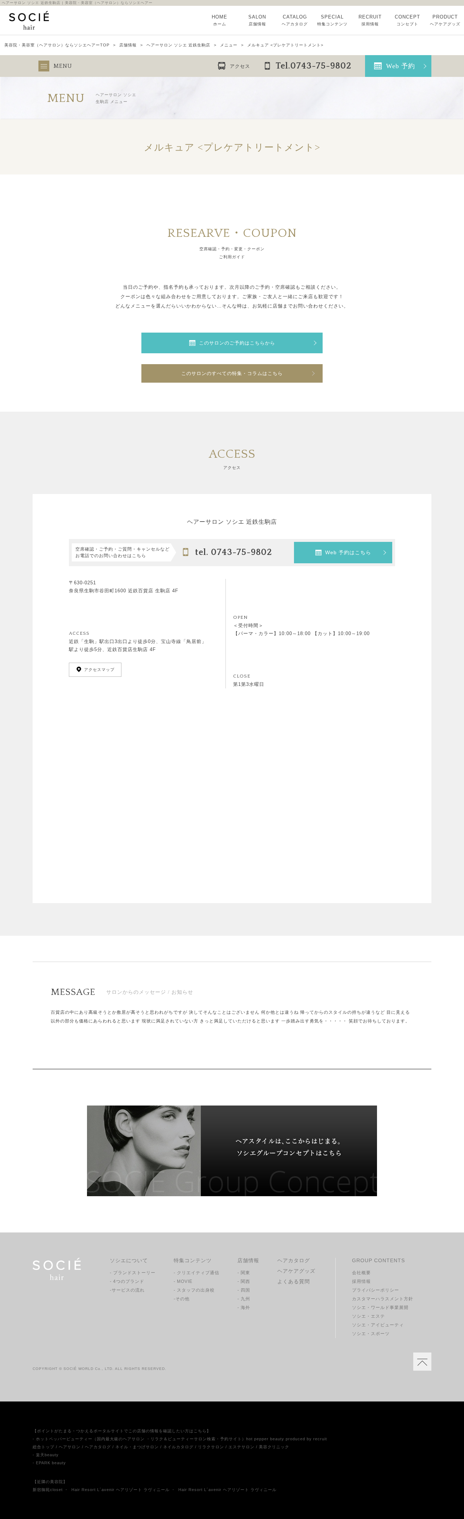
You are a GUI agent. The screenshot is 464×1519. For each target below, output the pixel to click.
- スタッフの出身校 (194, 1290)
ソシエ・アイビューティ (378, 1324)
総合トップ (43, 1447)
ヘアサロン (69, 1447)
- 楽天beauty (46, 1455)
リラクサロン (211, 1447)
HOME (219, 20)
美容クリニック (274, 1447)
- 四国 (243, 1290)
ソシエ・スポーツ (371, 1333)
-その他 (182, 1298)
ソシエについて (129, 1260)
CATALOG (295, 20)
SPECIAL (332, 20)
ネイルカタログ (178, 1447)
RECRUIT (370, 20)
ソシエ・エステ (368, 1316)
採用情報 (361, 1281)
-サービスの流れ (127, 1290)
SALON (257, 20)
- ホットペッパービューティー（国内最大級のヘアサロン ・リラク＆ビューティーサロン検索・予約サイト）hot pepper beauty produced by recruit (180, 1439)
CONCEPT (407, 20)
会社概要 (361, 1272)
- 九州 (243, 1298)
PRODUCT (445, 20)
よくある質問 (293, 1281)
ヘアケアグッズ (296, 1270)
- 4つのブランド (127, 1281)
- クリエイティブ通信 (196, 1272)
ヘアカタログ (293, 1260)
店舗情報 (128, 45)
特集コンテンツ (193, 1260)
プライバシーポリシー (375, 1290)
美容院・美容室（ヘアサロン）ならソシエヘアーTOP (56, 45)
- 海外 (243, 1307)
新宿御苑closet (48, 1489)
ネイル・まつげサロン (137, 1447)
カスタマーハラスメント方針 (382, 1298)
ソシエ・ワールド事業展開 (380, 1307)
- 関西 (243, 1281)
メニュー (228, 45)
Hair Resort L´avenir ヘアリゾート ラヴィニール (120, 1489)
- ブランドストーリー (133, 1272)
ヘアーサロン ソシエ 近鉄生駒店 (178, 45)
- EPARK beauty (49, 1463)
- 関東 (243, 1272)
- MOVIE (183, 1281)
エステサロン (241, 1447)
